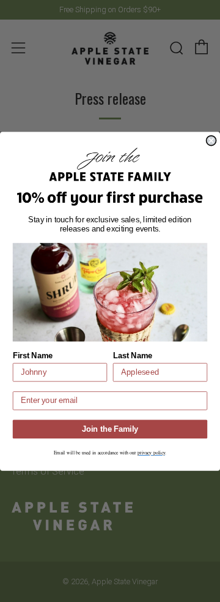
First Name (33, 355)
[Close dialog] (211, 140)
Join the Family (110, 428)
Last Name (133, 355)
